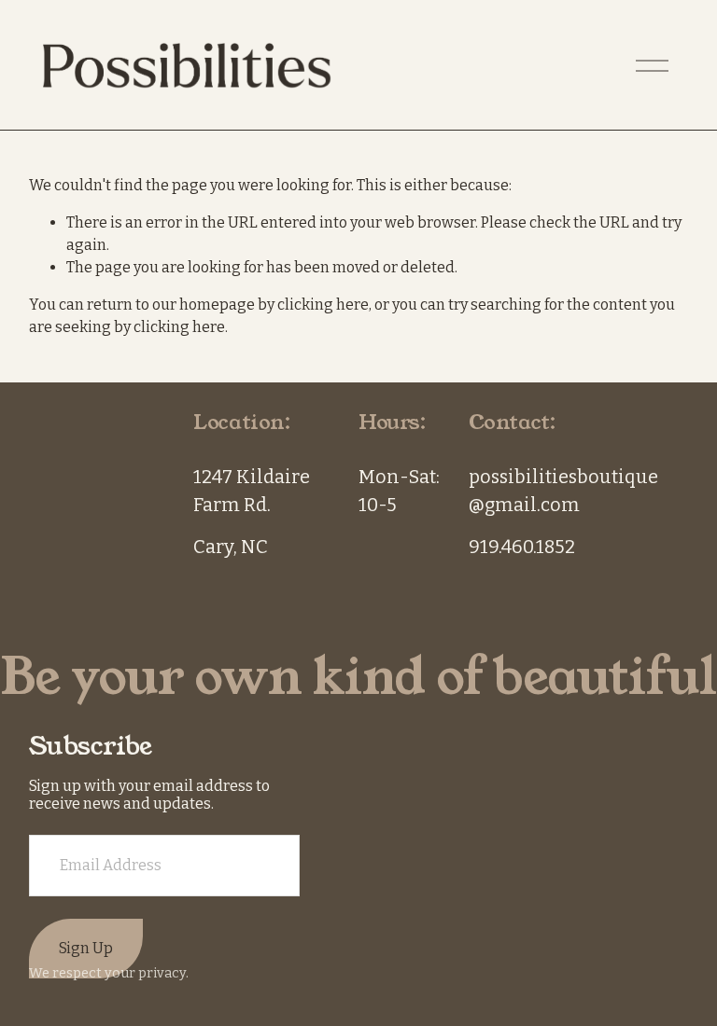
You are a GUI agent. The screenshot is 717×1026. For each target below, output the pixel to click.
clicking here (323, 304)
